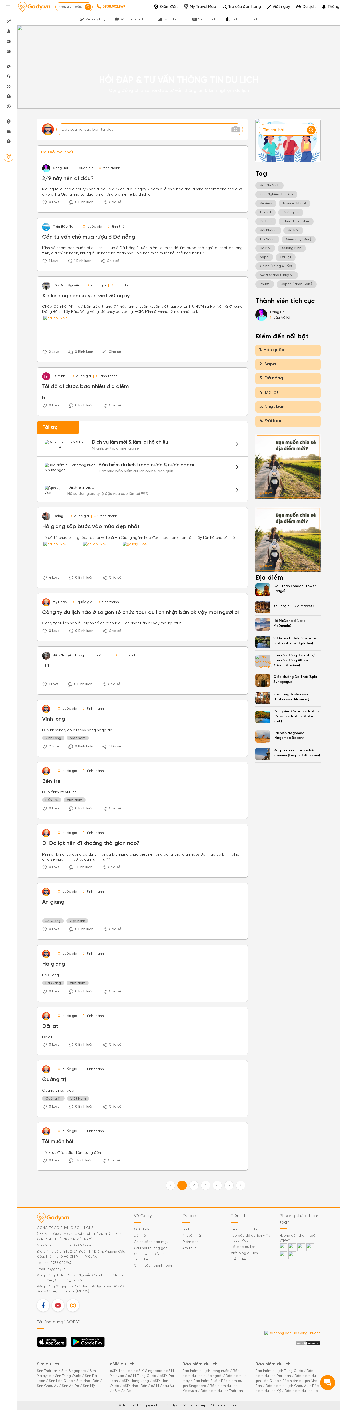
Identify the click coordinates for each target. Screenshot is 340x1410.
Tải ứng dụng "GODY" (51, 1343)
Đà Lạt (265, 212)
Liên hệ (140, 1236)
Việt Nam (78, 738)
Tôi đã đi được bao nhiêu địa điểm (85, 387)
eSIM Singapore (149, 1371)
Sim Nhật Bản (87, 1381)
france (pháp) (294, 203)
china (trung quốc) (276, 266)
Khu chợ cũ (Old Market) (293, 606)
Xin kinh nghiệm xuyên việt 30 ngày (86, 296)
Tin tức (187, 1229)
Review (266, 203)
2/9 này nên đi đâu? (68, 179)
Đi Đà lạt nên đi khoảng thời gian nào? (90, 843)
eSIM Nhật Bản (135, 1386)
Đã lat (50, 1026)
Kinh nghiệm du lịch (276, 194)
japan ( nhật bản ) (296, 284)
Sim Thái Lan (47, 1371)
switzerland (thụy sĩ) (277, 275)
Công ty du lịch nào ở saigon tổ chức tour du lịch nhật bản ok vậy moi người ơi (140, 612)
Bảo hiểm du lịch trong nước (205, 1371)
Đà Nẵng (267, 239)
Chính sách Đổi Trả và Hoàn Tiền (152, 1257)
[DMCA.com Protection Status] (308, 1343)
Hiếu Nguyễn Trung (68, 655)
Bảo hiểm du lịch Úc (301, 1391)
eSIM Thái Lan (121, 1371)
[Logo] (34, 7)
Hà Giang (53, 983)
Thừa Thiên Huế (296, 221)
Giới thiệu (142, 1229)
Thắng (58, 516)
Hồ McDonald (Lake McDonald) (289, 623)
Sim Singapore (73, 1371)
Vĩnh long (53, 719)
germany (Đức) (298, 239)
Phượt (265, 284)
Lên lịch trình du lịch (247, 1229)
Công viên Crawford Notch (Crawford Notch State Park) (296, 716)
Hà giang (53, 964)
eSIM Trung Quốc (142, 1376)
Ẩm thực (189, 1248)
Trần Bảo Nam (64, 227)
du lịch (266, 221)
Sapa (264, 257)
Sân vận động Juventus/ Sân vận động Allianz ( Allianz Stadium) (294, 660)
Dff (46, 666)
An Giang (53, 921)
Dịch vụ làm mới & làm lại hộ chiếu (142, 445)
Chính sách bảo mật (151, 1242)
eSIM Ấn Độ (122, 1391)
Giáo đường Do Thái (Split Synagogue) (295, 679)
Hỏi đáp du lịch (243, 1247)
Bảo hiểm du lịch (134, 19)
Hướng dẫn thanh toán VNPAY (298, 1238)
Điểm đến (190, 1242)
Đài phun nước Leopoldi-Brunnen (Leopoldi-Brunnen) (296, 753)
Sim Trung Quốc (68, 1376)
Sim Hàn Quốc (61, 1381)
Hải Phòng (268, 230)
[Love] (44, 202)
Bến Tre (51, 800)
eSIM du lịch (122, 1364)
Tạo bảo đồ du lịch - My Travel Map (250, 1238)
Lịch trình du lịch (245, 19)
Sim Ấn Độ (70, 1386)
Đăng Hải (60, 168)
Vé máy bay (95, 19)
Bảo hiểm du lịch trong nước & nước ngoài (142, 468)
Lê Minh (59, 376)
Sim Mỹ (89, 1386)
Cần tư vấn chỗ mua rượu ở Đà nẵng (88, 237)
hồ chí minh (269, 185)
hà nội (293, 230)
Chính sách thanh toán (153, 1266)
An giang (53, 902)
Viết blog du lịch (244, 1253)
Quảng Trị (53, 1099)
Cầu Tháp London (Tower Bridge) (294, 588)
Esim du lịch (172, 19)
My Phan (60, 602)
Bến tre (51, 781)
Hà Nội (265, 248)
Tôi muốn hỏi (57, 1142)
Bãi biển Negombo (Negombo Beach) (288, 735)
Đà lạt (285, 257)
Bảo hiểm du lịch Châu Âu (287, 1386)
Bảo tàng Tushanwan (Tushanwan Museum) (291, 697)
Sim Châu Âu (47, 1386)
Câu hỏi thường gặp (151, 1248)
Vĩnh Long (53, 738)
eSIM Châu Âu (162, 1386)
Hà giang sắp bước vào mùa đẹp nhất (91, 527)
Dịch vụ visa (142, 490)
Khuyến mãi (192, 1236)
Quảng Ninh (291, 248)
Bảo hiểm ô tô (205, 1381)
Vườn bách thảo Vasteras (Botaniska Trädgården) (295, 641)
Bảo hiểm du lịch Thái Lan (222, 1391)
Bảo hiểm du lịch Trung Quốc (279, 1371)
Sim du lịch (207, 19)
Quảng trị (54, 1080)
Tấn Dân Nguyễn (66, 285)
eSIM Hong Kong (135, 1381)
